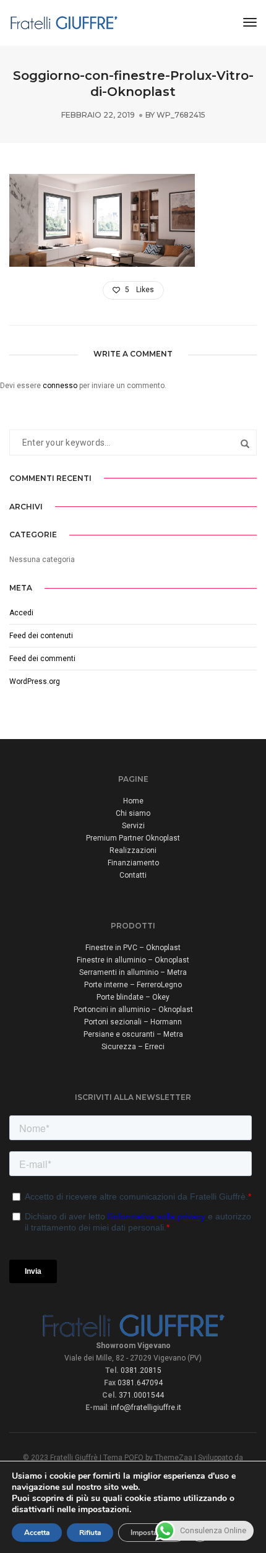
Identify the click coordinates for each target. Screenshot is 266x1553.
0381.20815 (141, 1370)
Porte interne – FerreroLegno (133, 984)
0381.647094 (140, 1382)
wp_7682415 (181, 114)
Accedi (21, 612)
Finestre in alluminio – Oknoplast (133, 960)
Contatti (133, 875)
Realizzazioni (133, 850)
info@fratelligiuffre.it (146, 1407)
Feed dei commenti (42, 658)
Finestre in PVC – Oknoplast (133, 947)
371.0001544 (141, 1395)
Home (133, 801)
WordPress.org (34, 681)
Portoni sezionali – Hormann (133, 1022)
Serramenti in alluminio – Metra (133, 972)
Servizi (133, 825)
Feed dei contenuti (41, 635)
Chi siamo (133, 813)
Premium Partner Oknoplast (133, 838)
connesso (60, 385)
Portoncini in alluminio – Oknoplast (133, 1009)
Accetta (36, 1533)
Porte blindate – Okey (133, 997)
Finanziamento (133, 863)
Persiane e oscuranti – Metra (133, 1034)
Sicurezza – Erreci (133, 1046)
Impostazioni (152, 1533)
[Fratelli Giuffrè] (63, 22)
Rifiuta (90, 1533)
